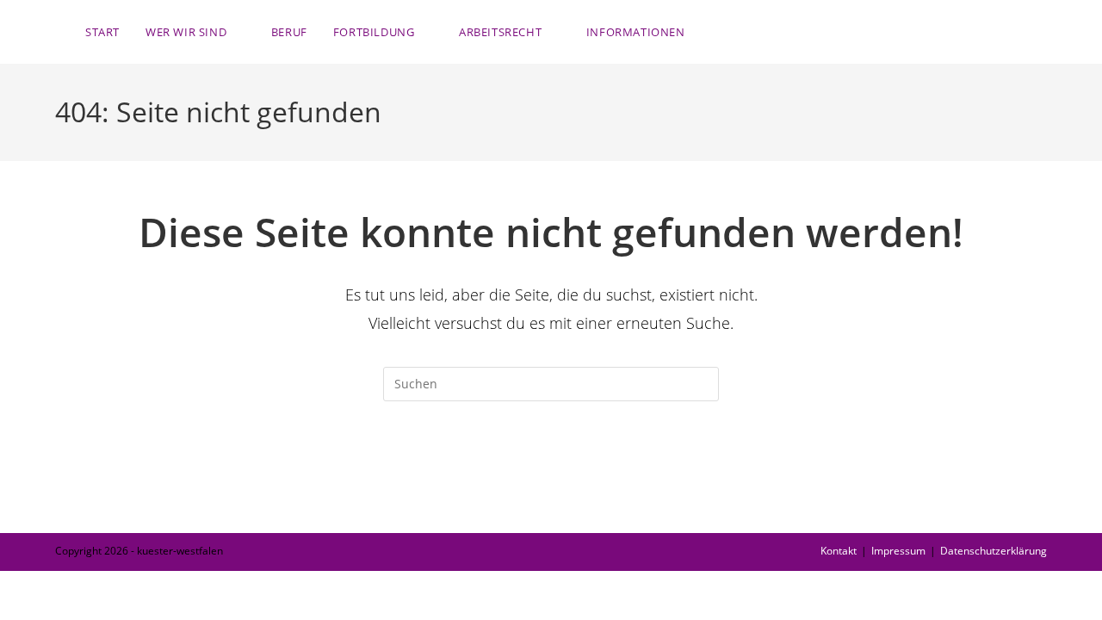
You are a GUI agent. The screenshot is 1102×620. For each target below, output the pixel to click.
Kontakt (838, 550)
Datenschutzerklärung (993, 550)
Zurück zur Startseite (551, 471)
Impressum (898, 550)
